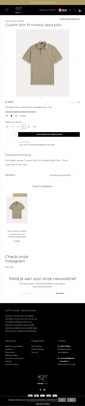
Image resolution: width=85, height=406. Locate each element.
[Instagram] (44, 389)
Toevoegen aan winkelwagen (49, 134)
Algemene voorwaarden (14, 346)
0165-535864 (65, 346)
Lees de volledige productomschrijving (20, 112)
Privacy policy (10, 352)
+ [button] (15, 134)
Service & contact (11, 364)
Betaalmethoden (11, 355)
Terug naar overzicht (70, 19)
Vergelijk (23, 116)
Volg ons (9, 267)
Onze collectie (36, 346)
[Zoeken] (75, 10)
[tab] (42, 155)
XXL (34, 127)
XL (29, 127)
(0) (79, 102)
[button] (6, 9)
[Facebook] (40, 389)
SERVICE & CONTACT (47, 10)
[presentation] (5, 63)
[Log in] (70, 10)
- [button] (7, 134)
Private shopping (37, 349)
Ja (62, 400)
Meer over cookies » (43, 404)
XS (7, 127)
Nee (71, 400)
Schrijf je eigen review (60, 175)
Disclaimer (9, 349)
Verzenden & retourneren (14, 358)
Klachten (8, 361)
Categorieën (37, 341)
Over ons (34, 352)
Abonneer (60, 293)
